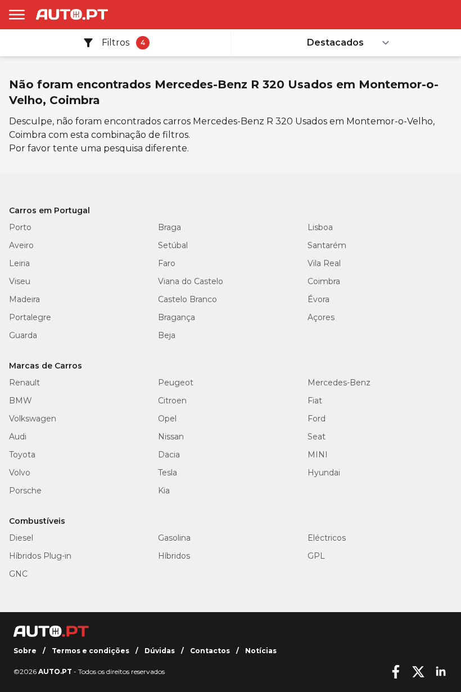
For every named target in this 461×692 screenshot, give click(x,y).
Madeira (24, 299)
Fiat (315, 401)
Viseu (19, 281)
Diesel (21, 538)
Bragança (176, 317)
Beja (166, 335)
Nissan (171, 437)
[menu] (17, 15)
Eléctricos (327, 538)
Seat (317, 437)
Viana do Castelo (190, 281)
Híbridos (174, 556)
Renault (24, 383)
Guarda (23, 335)
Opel (167, 419)
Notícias (261, 650)
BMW (20, 401)
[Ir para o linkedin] (441, 671)
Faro (166, 263)
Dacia (169, 455)
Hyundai (324, 473)
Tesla (167, 473)
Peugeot (175, 383)
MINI (318, 455)
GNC (18, 574)
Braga (169, 227)
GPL (316, 556)
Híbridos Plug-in (40, 556)
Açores (321, 317)
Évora (318, 299)
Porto (20, 227)
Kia (164, 491)
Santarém (327, 245)
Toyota (22, 455)
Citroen (172, 401)
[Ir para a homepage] (72, 14)
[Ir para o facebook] (396, 671)
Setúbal (173, 245)
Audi (17, 437)
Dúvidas (159, 650)
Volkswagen (32, 419)
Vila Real (324, 263)
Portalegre (30, 317)
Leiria (19, 263)
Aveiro (21, 245)
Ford (317, 419)
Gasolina (174, 538)
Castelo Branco (187, 299)
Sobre (25, 650)
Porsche (25, 491)
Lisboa (320, 227)
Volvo (19, 473)
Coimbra (324, 281)
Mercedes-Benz (339, 383)
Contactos (210, 650)
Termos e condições (90, 650)
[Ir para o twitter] (418, 671)
